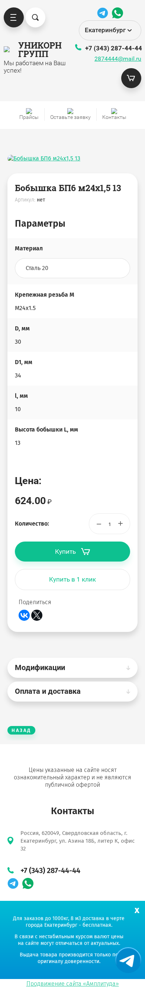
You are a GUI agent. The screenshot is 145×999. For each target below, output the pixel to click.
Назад (21, 730)
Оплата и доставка (48, 691)
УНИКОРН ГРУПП (36, 49)
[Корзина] (131, 78)
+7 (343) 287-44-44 (113, 48)
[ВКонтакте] (24, 615)
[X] (36, 615)
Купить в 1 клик (72, 579)
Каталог (14, 17)
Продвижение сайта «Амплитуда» (72, 983)
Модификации (40, 667)
